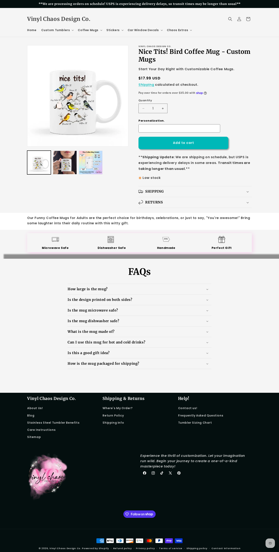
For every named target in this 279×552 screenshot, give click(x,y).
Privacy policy (145, 548)
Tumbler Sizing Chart (195, 423)
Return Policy (113, 415)
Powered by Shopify (95, 548)
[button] (57, 30)
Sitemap (34, 437)
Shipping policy (197, 548)
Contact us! (187, 408)
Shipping (146, 84)
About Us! (35, 408)
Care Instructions (41, 430)
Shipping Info (113, 423)
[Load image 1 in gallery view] (39, 162)
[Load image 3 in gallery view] (91, 162)
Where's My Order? (118, 408)
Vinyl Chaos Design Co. (65, 548)
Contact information (225, 548)
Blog (30, 415)
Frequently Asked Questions (200, 415)
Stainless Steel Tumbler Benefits (53, 423)
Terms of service (170, 548)
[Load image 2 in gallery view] (65, 162)
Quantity (145, 100)
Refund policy (122, 548)
